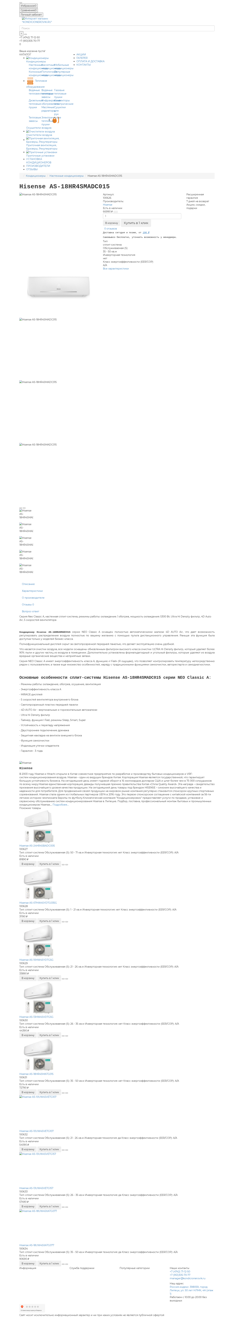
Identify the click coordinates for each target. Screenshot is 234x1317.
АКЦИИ (81, 54)
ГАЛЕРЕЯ (82, 57)
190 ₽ (146, 232)
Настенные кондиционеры (67, 175)
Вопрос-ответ (30, 611)
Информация (27, 1268)
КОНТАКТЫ (83, 64)
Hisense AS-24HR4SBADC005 (37, 845)
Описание (28, 584)
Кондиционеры (36, 175)
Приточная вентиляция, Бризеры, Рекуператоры (41, 147)
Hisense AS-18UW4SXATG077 (36, 1245)
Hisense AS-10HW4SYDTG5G (36, 959)
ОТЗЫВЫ (32, 169)
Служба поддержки (82, 1268)
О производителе (33, 597)
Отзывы (28, 604)
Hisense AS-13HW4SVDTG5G (36, 1016)
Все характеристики (116, 268)
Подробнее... (61, 804)
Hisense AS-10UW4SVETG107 (36, 1131)
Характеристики (32, 590)
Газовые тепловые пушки (60, 94)
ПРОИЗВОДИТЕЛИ (38, 165)
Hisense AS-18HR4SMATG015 (36, 1074)
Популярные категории (135, 1268)
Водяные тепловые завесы (47, 94)
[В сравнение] (24, 508)
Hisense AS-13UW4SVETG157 (36, 1188)
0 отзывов (110, 228)
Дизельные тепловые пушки (36, 104)
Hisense (107, 204)
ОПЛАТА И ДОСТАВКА (90, 61)
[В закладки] (20, 508)
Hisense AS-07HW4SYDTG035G (38, 902)
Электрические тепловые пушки (51, 121)
